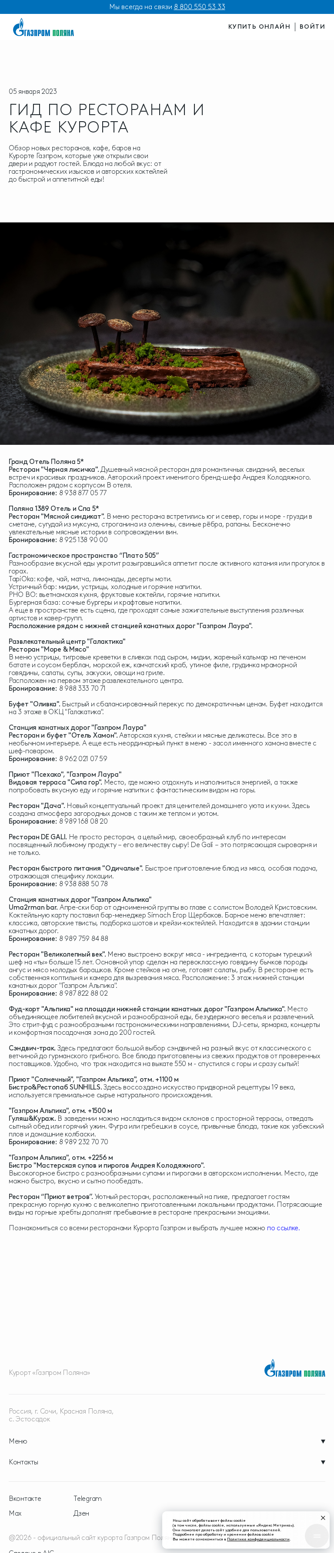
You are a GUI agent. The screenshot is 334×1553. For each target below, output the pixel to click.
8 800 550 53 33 (199, 7)
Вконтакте (25, 1499)
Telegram (87, 1499)
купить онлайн (259, 26)
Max (15, 1513)
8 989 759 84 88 (83, 938)
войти (312, 26)
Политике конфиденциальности (258, 1538)
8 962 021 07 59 (83, 759)
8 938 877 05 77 (83, 493)
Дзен (81, 1513)
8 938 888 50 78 (83, 884)
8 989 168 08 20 (83, 821)
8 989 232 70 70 (83, 1142)
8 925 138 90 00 (83, 540)
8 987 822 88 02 (83, 993)
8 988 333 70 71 (82, 688)
